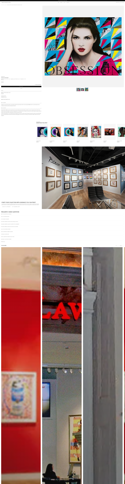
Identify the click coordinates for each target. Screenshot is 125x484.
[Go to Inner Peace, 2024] (69, 132)
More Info (2, 79)
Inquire (21, 88)
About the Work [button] (3, 102)
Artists (64, 2)
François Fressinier (4, 77)
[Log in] (122, 2)
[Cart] (123, 2)
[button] (117, 2)
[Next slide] (123, 245)
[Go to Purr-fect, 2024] (110, 132)
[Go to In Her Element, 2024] (42, 132)
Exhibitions (67, 2)
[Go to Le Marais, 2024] (83, 132)
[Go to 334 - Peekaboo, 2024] (56, 132)
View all (121, 245)
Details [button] (2, 90)
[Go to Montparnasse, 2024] (96, 132)
